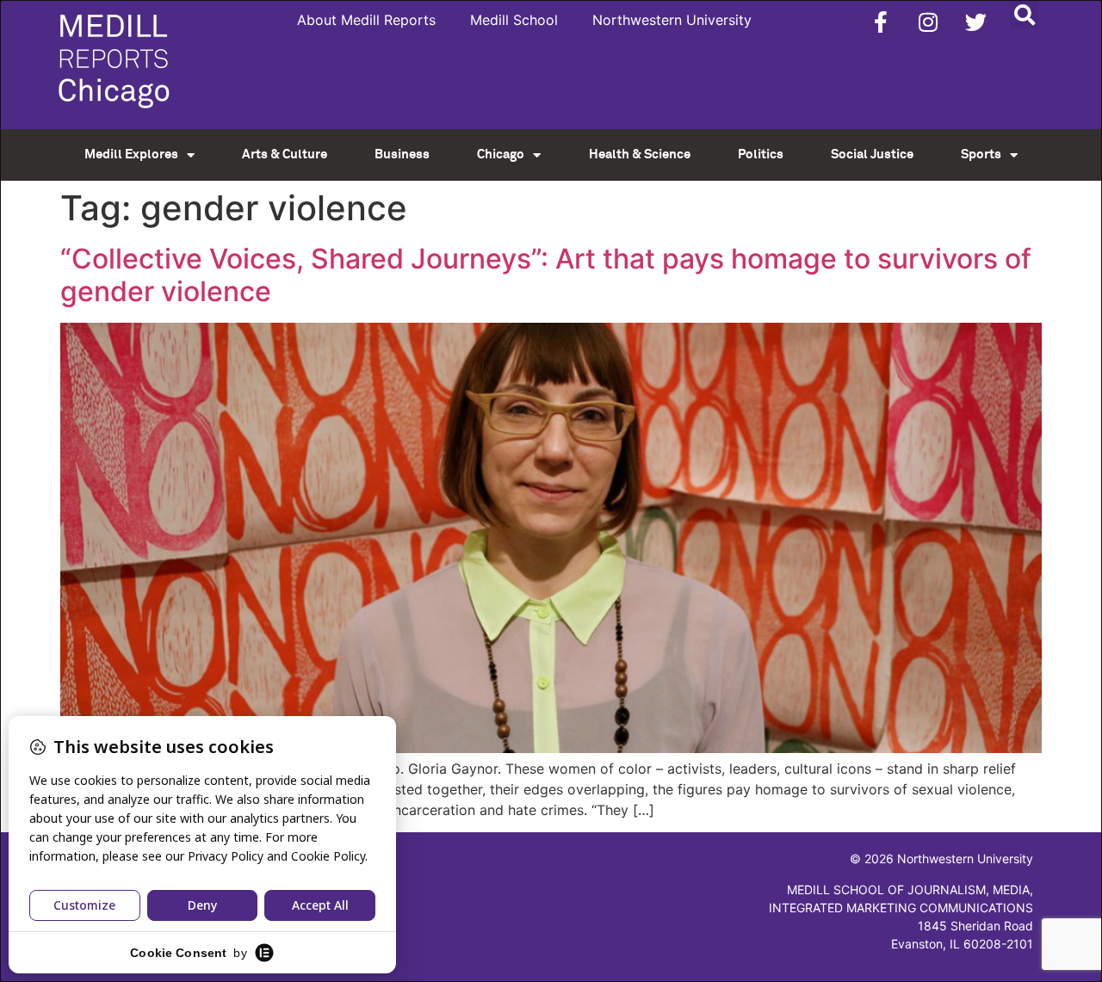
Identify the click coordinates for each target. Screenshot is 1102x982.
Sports (981, 154)
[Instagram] (928, 21)
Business (402, 154)
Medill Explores (131, 154)
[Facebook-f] (880, 21)
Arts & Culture (284, 154)
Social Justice (872, 154)
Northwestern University (672, 19)
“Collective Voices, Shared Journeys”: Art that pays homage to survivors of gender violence (545, 275)
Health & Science (639, 154)
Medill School (514, 19)
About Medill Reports (366, 19)
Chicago (500, 154)
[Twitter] (975, 21)
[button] (1024, 14)
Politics (760, 154)
